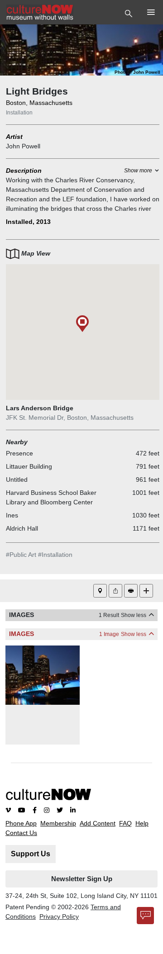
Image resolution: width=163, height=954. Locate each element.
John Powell (23, 146)
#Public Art (21, 554)
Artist (14, 136)
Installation (19, 112)
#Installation (55, 554)
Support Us (30, 854)
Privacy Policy (59, 916)
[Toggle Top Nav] (129, 12)
